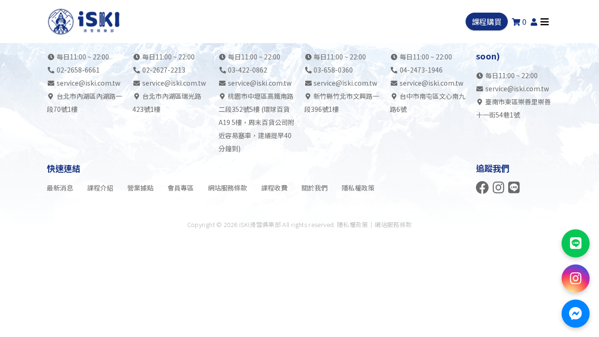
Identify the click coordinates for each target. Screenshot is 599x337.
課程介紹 (100, 187)
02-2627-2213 (163, 69)
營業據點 (140, 187)
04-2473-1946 (421, 69)
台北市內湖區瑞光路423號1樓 (166, 102)
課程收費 (274, 187)
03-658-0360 (333, 69)
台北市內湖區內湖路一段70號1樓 (84, 102)
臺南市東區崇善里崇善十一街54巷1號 (513, 108)
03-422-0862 (247, 69)
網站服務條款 (227, 187)
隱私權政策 (358, 187)
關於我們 (314, 187)
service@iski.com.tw (88, 83)
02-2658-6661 (78, 69)
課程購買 (487, 21)
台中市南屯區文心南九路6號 (427, 102)
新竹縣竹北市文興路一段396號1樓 (342, 102)
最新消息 (60, 187)
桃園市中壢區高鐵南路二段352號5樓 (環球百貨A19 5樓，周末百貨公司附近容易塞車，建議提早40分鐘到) (256, 122)
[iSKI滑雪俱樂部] (85, 21)
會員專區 (181, 187)
